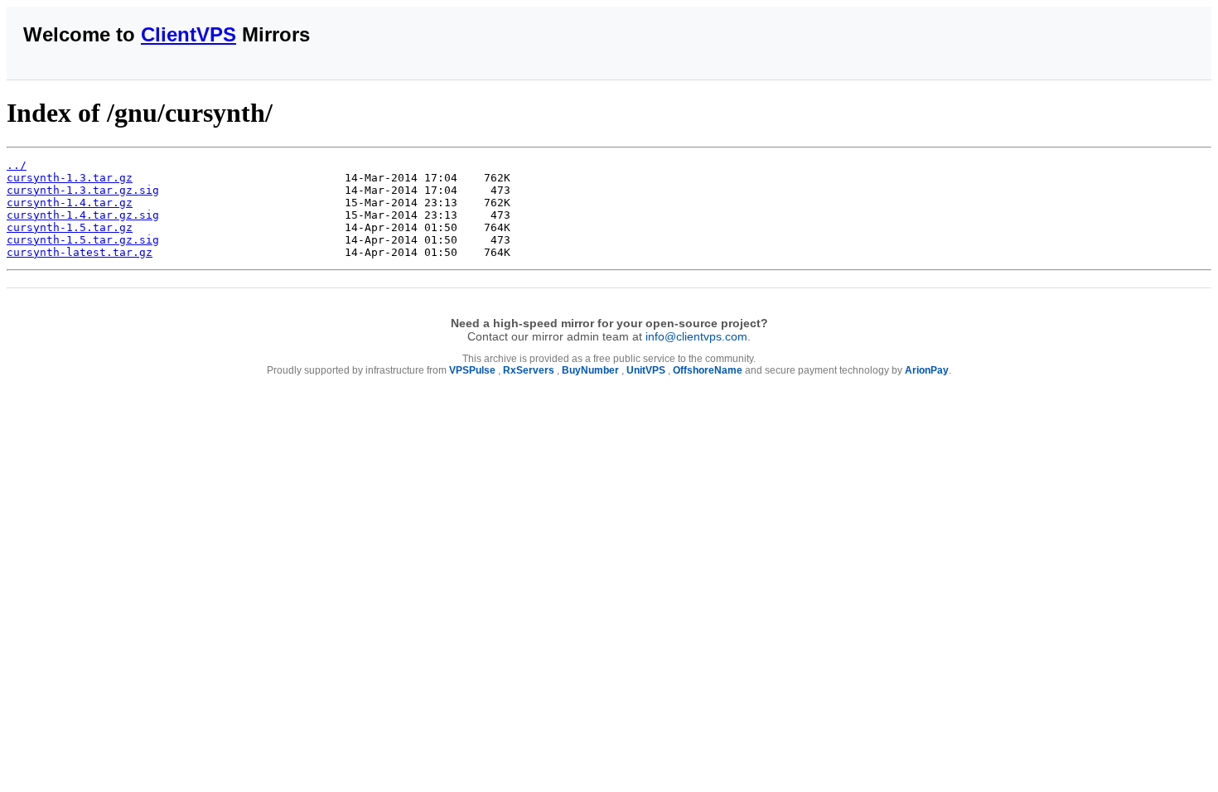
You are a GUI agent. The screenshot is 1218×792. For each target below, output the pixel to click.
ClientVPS (188, 34)
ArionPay (927, 370)
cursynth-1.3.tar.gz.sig (83, 190)
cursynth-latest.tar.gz (79, 252)
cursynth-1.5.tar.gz (70, 227)
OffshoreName (707, 370)
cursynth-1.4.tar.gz (70, 202)
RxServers (528, 370)
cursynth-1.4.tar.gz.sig (83, 215)
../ (17, 165)
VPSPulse (472, 370)
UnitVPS (645, 370)
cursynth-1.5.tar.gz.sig (83, 240)
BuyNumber (590, 370)
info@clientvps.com (696, 336)
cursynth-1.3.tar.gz (70, 177)
